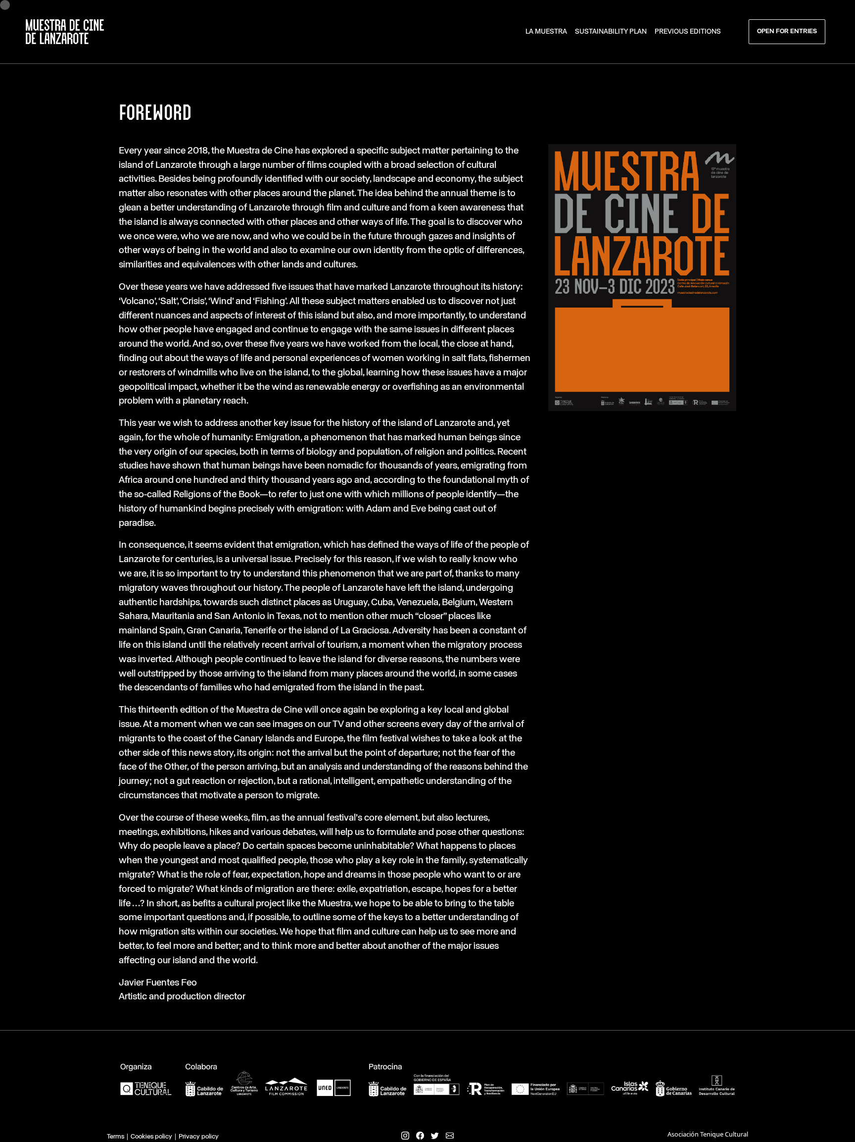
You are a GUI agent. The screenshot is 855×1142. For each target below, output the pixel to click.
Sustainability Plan (611, 31)
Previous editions (688, 31)
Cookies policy (151, 1137)
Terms (115, 1137)
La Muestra (546, 31)
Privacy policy (199, 1137)
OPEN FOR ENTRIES (787, 31)
